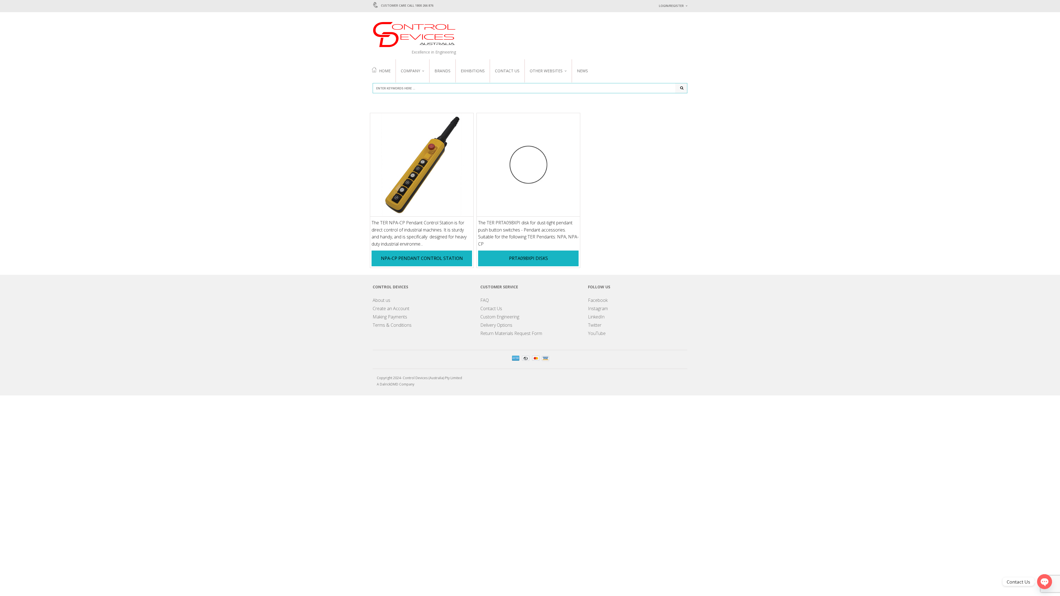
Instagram (598, 308)
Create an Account (391, 308)
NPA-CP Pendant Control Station (422, 258)
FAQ (484, 300)
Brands (442, 70)
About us (381, 300)
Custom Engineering (499, 317)
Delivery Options (496, 325)
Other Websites (546, 70)
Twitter (594, 325)
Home (385, 70)
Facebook (598, 300)
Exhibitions (473, 70)
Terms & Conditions (392, 325)
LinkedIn (596, 317)
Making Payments (390, 317)
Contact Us (507, 70)
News (582, 70)
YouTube (597, 333)
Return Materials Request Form (511, 333)
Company (410, 70)
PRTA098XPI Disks (528, 258)
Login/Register (671, 6)
